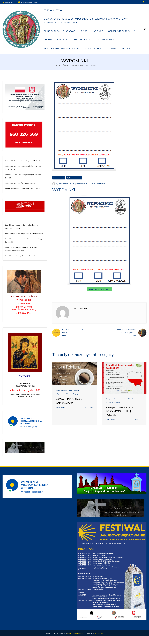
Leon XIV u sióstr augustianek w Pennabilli (21, 256)
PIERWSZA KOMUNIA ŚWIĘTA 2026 (61, 48)
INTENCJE (98, 31)
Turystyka (76, 394)
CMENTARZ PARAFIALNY (56, 39)
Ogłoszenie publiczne (74, 178)
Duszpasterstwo (58, 178)
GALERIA (126, 48)
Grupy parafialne (74, 391)
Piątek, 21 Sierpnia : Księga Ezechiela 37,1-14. (22, 188)
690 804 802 (9, 2)
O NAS (84, 31)
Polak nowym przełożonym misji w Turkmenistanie (24, 233)
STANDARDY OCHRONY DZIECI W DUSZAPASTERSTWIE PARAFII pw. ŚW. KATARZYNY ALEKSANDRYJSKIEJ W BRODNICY (86, 21)
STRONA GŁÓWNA (53, 10)
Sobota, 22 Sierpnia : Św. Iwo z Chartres (20, 183)
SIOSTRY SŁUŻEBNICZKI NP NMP (100, 48)
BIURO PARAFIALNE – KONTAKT (59, 31)
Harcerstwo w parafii (126, 399)
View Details (60, 408)
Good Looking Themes (75, 633)
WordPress (98, 633)
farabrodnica (63, 184)
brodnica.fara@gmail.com (29, 2)
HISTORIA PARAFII (83, 39)
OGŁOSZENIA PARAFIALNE (121, 31)
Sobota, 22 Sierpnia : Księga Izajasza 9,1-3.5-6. (22, 161)
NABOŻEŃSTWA (106, 39)
